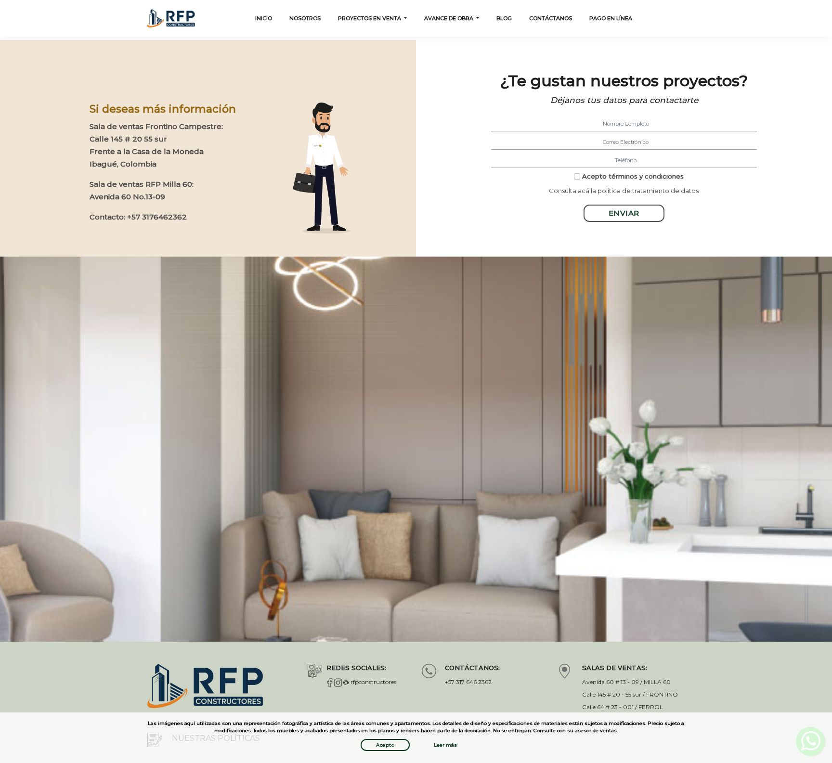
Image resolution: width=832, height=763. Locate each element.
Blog (504, 18)
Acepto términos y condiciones (633, 176)
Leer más (445, 745)
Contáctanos (550, 18)
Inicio (263, 18)
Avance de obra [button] (449, 18)
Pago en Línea (610, 18)
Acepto (385, 745)
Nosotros (305, 18)
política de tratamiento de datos (648, 190)
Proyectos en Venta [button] (370, 18)
